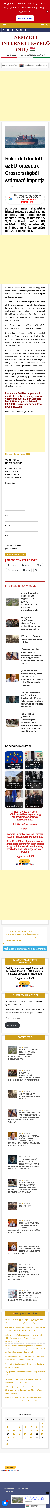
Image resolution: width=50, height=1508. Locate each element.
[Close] (47, 11)
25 (14, 1437)
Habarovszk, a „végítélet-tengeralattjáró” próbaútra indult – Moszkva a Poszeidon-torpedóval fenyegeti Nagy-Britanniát (24, 1187)
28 (31, 1437)
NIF (20, 1047)
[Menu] (3, 25)
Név (7, 515)
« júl (6, 1444)
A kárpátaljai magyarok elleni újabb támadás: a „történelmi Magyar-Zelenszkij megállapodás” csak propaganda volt (23, 1390)
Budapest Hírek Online (26, 1313)
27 (25, 1437)
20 (25, 1434)
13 (25, 1430)
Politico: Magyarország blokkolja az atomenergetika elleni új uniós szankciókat (21, 933)
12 (20, 1430)
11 (14, 1430)
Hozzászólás (10, 483)
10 (8, 1430)
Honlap (8, 535)
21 (31, 1434)
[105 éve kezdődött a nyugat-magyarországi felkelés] (12, 1094)
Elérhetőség (23, 1488)
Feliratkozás (12, 1025)
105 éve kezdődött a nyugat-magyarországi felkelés (29, 1096)
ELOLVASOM (25, 18)
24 (8, 1437)
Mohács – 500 (25, 1206)
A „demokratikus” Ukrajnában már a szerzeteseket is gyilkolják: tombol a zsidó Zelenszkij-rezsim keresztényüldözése (24, 1338)
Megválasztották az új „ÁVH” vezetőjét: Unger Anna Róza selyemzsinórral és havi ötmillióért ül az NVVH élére (24, 1227)
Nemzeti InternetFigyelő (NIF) (25, 1501)
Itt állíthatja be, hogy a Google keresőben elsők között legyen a (27, 198)
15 (37, 1430)
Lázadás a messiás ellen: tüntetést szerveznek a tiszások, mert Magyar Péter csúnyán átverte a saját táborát (24, 1117)
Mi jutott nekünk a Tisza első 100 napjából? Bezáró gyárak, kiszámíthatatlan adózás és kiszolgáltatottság (24, 1054)
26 (20, 1437)
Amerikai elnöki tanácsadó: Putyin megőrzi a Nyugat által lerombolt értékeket (25, 939)
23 (42, 1434)
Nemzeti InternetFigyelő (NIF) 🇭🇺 (25, 43)
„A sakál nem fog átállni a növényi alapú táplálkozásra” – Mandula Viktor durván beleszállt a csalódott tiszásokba (24, 1140)
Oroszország (16, 153)
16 (42, 1430)
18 (14, 1434)
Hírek (7, 153)
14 (31, 1430)
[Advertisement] (25, 96)
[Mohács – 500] (12, 1206)
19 (20, 1434)
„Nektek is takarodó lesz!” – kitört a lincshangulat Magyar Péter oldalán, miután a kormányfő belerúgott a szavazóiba (24, 1164)
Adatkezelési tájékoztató (9, 1490)
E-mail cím (10, 525)
